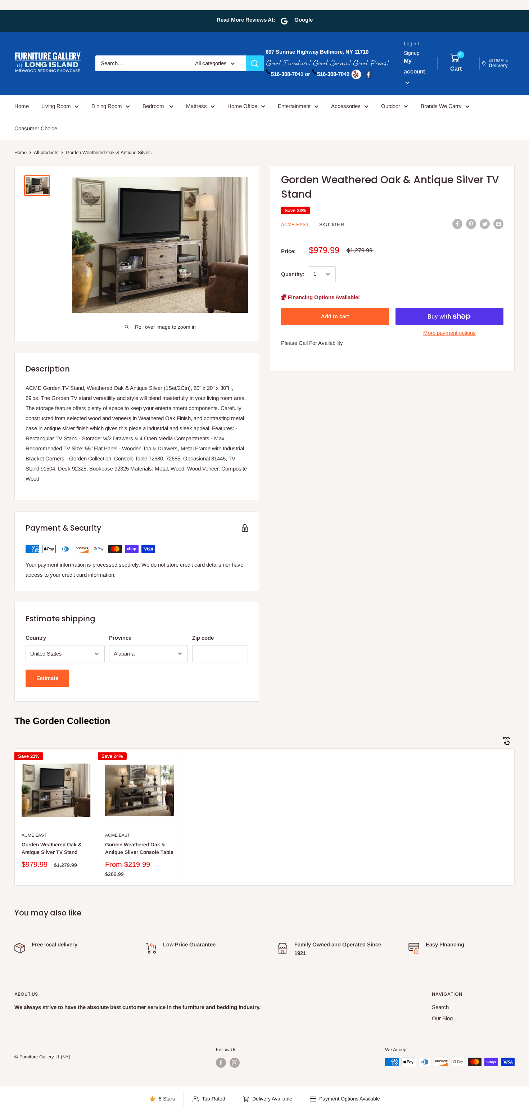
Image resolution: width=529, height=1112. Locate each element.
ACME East (295, 224)
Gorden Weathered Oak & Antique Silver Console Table (139, 848)
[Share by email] (498, 224)
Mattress (196, 106)
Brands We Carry (441, 106)
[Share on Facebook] (457, 224)
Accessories (346, 106)
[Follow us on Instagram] (235, 1063)
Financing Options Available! (323, 297)
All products (46, 152)
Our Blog (442, 1018)
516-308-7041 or (290, 74)
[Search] (255, 63)
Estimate (47, 678)
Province (120, 638)
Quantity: (292, 274)
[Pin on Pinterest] (471, 224)
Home (21, 106)
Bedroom (154, 106)
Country (36, 638)
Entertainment (294, 106)
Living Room (56, 106)
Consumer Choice (35, 128)
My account (414, 66)
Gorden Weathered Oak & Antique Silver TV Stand (52, 848)
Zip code (203, 638)
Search (440, 1007)
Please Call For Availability (312, 343)
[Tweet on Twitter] (485, 224)
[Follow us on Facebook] (221, 1063)
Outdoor (390, 106)
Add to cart (335, 316)
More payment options (449, 333)
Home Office (242, 106)
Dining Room (106, 106)
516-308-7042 (333, 74)
